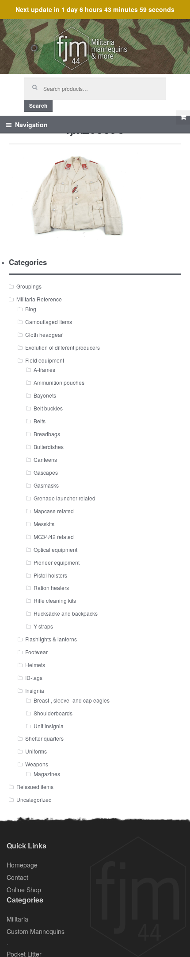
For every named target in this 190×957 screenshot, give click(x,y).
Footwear (36, 652)
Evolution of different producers (62, 347)
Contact (17, 877)
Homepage (22, 864)
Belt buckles (48, 408)
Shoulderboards (53, 713)
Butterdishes (49, 446)
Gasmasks (46, 485)
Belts (40, 421)
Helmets (35, 664)
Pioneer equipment (57, 562)
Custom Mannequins (36, 931)
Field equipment (44, 360)
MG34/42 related (54, 536)
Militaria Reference (39, 299)
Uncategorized (34, 799)
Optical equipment (55, 549)
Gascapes (46, 472)
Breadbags (47, 433)
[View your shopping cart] (183, 117)
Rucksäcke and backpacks (66, 613)
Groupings (29, 286)
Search (38, 105)
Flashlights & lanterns (51, 639)
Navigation (31, 124)
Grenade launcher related (64, 498)
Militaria (17, 918)
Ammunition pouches (59, 382)
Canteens (45, 459)
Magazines (47, 773)
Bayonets (45, 395)
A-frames (44, 369)
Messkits (44, 523)
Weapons (36, 764)
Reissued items (34, 786)
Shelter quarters (44, 738)
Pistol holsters (50, 575)
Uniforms (36, 751)
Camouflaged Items (48, 321)
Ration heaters (51, 587)
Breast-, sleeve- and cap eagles (72, 700)
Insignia (34, 690)
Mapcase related (54, 511)
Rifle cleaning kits (55, 600)
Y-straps (43, 626)
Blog (30, 308)
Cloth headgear (44, 334)
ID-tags (33, 677)
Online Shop (24, 889)
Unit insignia (49, 726)
